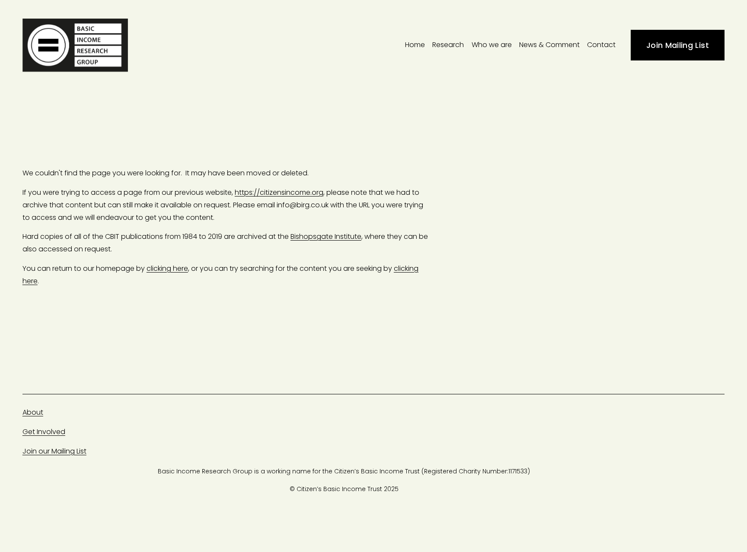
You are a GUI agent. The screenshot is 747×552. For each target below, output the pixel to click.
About (32, 412)
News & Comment (549, 45)
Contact (601, 45)
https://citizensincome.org (279, 192)
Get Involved (43, 432)
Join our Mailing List (54, 451)
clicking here (167, 268)
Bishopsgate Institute (325, 236)
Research (448, 45)
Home (415, 45)
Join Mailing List (677, 45)
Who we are (492, 45)
